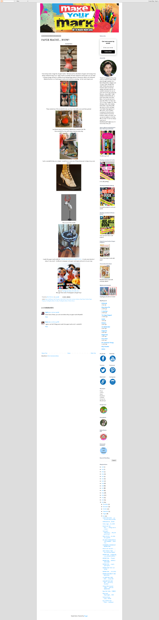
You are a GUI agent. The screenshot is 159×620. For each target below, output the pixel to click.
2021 (103, 478)
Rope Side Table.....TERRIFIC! (109, 591)
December (105, 504)
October (105, 509)
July (104, 516)
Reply (46, 317)
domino (103, 349)
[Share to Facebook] (68, 297)
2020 (103, 481)
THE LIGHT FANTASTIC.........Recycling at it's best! (109, 533)
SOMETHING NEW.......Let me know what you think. (109, 518)
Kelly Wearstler (105, 346)
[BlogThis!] (65, 297)
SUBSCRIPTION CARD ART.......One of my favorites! (108, 582)
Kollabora (104, 323)
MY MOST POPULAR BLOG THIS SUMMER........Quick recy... (109, 541)
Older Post (93, 353)
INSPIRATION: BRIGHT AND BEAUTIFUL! (109, 574)
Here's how (65, 299)
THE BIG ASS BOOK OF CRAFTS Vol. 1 (71, 259)
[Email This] (63, 297)
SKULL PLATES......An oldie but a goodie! (109, 537)
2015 (103, 493)
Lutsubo (103, 319)
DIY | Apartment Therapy (108, 342)
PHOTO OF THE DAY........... (109, 548)
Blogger (86, 616)
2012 (103, 500)
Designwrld (104, 331)
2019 (103, 483)
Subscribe (108, 52)
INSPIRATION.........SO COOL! (109, 571)
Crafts (61, 299)
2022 (103, 476)
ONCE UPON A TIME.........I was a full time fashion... (109, 551)
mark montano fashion (74, 299)
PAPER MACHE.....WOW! (108, 521)
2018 (103, 486)
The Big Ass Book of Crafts (52, 300)
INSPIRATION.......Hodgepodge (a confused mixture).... (109, 555)
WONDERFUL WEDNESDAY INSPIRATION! (109, 545)
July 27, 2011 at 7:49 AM (53, 312)
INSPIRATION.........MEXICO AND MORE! (109, 561)
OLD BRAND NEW (106, 327)
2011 (103, 502)
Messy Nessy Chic (106, 307)
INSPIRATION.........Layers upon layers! (108, 564)
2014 (103, 495)
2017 (103, 488)
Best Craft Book (49, 299)
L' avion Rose (104, 311)
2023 (103, 474)
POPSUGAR (104, 303)
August (105, 513)
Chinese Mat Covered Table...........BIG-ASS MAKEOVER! (108, 587)
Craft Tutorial (56, 299)
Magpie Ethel (105, 334)
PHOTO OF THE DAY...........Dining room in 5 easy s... (109, 528)
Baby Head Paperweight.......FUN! (108, 594)
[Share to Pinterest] (69, 297)
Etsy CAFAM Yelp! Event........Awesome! (108, 601)
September (105, 511)
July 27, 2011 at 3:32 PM (54, 322)
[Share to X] (66, 297)
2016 (103, 490)
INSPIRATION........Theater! (109, 558)
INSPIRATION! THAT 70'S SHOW (109, 568)
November (105, 506)
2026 (103, 467)
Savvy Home (105, 338)
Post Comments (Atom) (53, 356)
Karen (46, 322)
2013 (103, 497)
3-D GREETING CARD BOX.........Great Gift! (108, 578)
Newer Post (44, 353)
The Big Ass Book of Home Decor (67, 300)
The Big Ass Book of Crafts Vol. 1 (70, 291)
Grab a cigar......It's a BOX (109, 524)
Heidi (46, 312)
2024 (103, 471)
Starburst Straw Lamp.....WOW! (107, 597)
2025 (103, 469)
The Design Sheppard (107, 315)
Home (68, 353)
